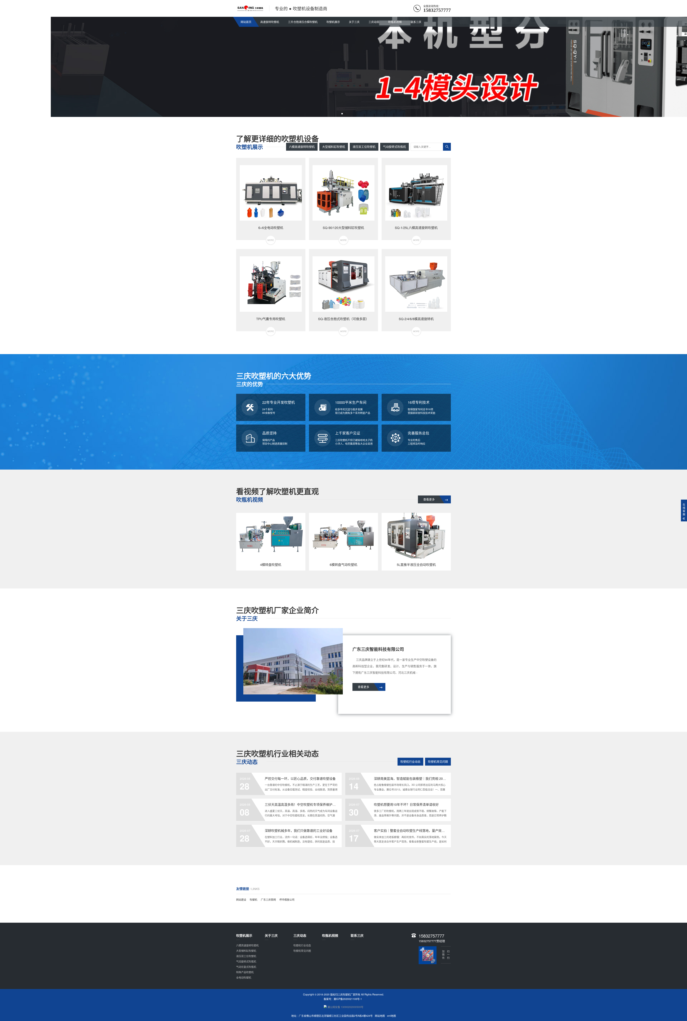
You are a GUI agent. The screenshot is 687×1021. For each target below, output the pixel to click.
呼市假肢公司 (286, 899)
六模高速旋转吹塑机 (302, 147)
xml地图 (391, 1015)
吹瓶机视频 (395, 22)
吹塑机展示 (333, 22)
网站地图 (380, 1015)
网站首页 (246, 22)
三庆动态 (374, 22)
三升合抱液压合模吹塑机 (303, 22)
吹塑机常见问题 (438, 761)
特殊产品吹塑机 (245, 972)
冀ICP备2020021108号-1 (348, 999)
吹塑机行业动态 (410, 761)
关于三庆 (354, 22)
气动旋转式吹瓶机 (394, 147)
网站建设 (241, 899)
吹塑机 (253, 899)
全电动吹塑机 (243, 977)
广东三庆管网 (268, 899)
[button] (342, 113)
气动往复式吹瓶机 (246, 966)
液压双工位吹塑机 (364, 147)
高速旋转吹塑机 (269, 22)
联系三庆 (416, 22)
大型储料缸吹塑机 (333, 147)
